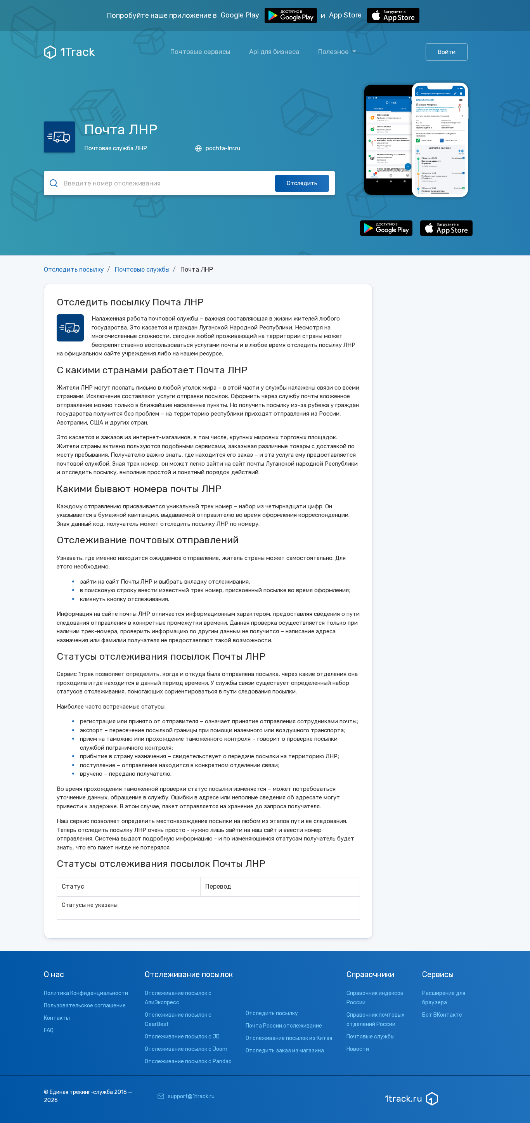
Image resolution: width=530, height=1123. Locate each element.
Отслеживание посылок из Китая (289, 1038)
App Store (346, 15)
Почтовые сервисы (200, 51)
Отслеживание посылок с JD (182, 1036)
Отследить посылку (74, 269)
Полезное (334, 51)
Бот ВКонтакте (442, 1015)
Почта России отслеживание (284, 1025)
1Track (77, 52)
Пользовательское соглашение (85, 1005)
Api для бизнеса (274, 51)
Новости (357, 1049)
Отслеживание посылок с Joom (186, 1049)
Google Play (241, 15)
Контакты (57, 1018)
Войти (447, 52)
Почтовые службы (142, 269)
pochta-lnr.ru (223, 148)
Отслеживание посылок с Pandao (188, 1061)
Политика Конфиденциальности (86, 993)
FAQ (49, 1030)
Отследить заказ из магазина (285, 1050)
